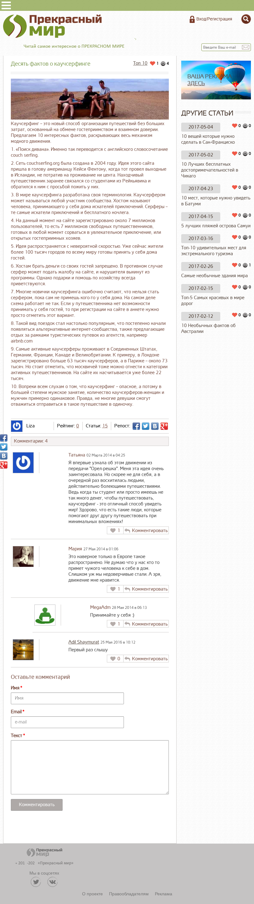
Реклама (163, 893)
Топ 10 (140, 63)
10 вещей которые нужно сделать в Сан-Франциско (208, 139)
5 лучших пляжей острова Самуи (216, 226)
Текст (16, 736)
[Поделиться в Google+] (164, 426)
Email (16, 712)
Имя (15, 688)
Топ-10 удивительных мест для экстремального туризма (213, 251)
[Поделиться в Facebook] (136, 426)
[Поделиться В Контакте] (155, 426)
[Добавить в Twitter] (145, 426)
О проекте (92, 893)
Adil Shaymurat (83, 642)
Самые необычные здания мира (214, 276)
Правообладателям (129, 893)
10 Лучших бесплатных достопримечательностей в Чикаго (209, 170)
